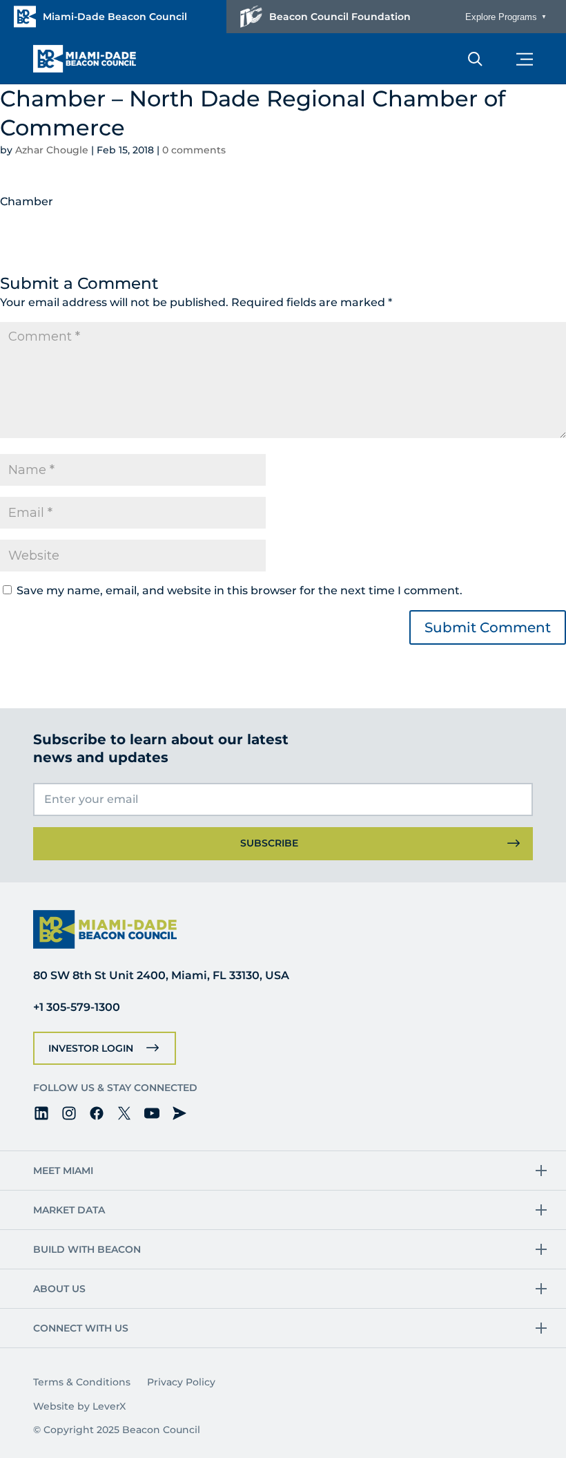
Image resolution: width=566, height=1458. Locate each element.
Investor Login (90, 1048)
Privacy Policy (181, 1382)
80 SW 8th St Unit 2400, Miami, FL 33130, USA (161, 975)
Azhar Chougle (51, 150)
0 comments (194, 150)
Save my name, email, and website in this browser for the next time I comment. (239, 590)
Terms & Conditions (81, 1382)
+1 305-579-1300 (76, 1007)
